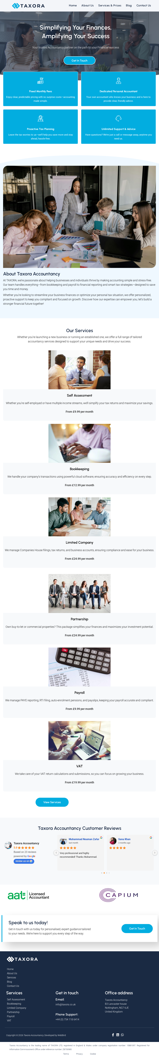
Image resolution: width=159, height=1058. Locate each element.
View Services (52, 802)
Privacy (79, 1054)
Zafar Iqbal (124, 839)
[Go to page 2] (106, 873)
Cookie (93, 1054)
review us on (22, 861)
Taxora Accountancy (26, 843)
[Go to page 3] (109, 872)
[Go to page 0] (101, 872)
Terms (66, 1054)
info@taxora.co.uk (66, 1004)
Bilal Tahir (74, 839)
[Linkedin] (117, 1034)
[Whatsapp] (122, 1034)
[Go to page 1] (104, 872)
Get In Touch (79, 60)
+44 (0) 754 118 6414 (67, 1019)
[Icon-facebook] (113, 1034)
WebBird (62, 1035)
